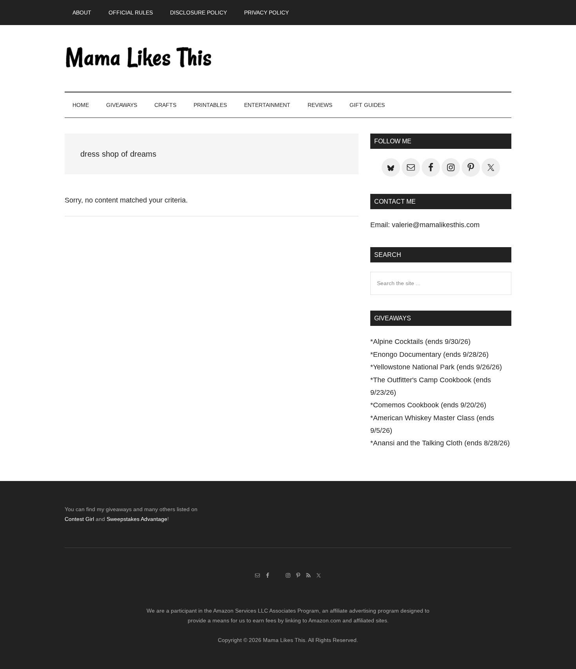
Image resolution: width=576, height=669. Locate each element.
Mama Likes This (139, 58)
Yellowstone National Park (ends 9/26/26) (437, 367)
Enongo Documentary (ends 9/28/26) (431, 354)
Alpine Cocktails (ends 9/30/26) (422, 341)
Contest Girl (79, 519)
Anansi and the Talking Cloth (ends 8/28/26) (441, 443)
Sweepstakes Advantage (137, 519)
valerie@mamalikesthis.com (436, 225)
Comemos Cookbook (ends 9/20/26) (429, 405)
